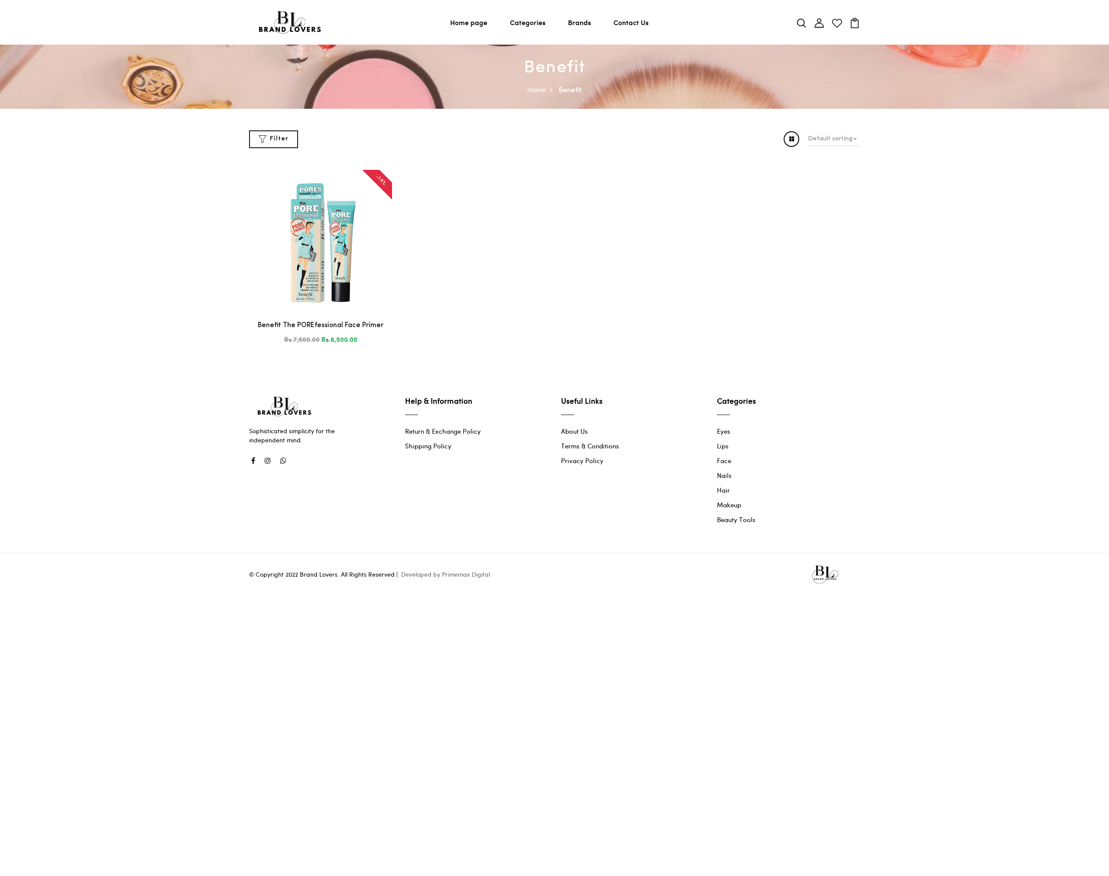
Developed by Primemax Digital (445, 574)
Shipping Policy (428, 445)
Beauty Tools (736, 519)
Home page (468, 22)
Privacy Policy (582, 460)
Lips (723, 445)
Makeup (729, 504)
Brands (579, 22)
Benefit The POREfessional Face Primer (320, 325)
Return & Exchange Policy (443, 431)
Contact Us (631, 22)
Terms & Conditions (590, 445)
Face (724, 460)
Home (536, 89)
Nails (724, 475)
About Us (574, 431)
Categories (527, 22)
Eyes (723, 431)
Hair (723, 490)
